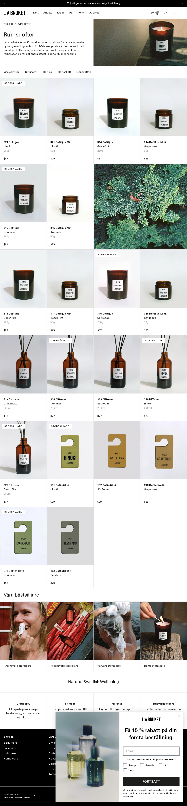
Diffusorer (31, 72)
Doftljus (47, 72)
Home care (11, 758)
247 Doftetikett (14, 570)
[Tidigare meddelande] (5, 3)
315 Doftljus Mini (61, 228)
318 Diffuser (58, 399)
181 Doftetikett (60, 485)
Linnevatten (83, 72)
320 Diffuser (152, 399)
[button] (36, 13)
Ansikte (47, 12)
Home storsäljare (154, 665)
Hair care (10, 753)
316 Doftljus (105, 313)
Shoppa (9, 736)
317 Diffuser (11, 399)
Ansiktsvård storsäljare (17, 665)
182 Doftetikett (107, 485)
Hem (81, 12)
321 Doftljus (11, 142)
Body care (10, 742)
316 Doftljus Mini (155, 313)
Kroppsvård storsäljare (64, 665)
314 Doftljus (105, 142)
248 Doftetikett (154, 485)
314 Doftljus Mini (155, 142)
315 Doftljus (11, 228)
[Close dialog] (179, 716)
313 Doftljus (11, 313)
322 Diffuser (11, 485)
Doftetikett (64, 72)
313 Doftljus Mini (61, 313)
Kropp (60, 12)
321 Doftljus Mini (61, 142)
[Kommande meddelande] (182, 3)
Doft (36, 12)
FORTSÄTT (151, 782)
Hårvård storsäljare (109, 665)
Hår (71, 12)
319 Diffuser (105, 399)
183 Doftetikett (60, 570)
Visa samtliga (12, 72)
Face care (10, 748)
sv (152, 12)
